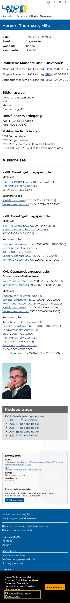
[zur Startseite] (14, 9)
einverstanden (55, 587)
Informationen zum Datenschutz (17, 595)
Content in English (19, 514)
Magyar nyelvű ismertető (23, 518)
